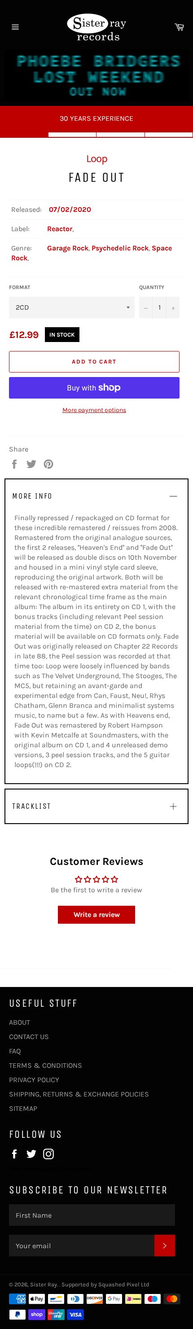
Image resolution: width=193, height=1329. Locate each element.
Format (19, 287)
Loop (96, 158)
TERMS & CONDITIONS (45, 1065)
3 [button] (120, 134)
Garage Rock (67, 248)
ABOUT (19, 1022)
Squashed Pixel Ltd (123, 1284)
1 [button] (24, 134)
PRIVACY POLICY (34, 1079)
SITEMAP (23, 1108)
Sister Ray (43, 1284)
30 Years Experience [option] (96, 118)
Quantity (151, 287)
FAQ (15, 1051)
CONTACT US (29, 1036)
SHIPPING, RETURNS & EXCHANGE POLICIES (79, 1094)
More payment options (94, 410)
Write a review (97, 914)
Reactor (59, 228)
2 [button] (72, 134)
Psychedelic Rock (120, 248)
